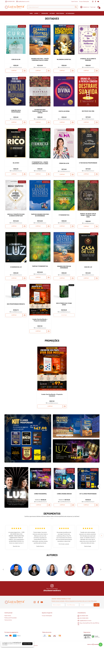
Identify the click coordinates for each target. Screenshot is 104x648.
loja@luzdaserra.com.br (23, 1)
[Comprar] (24, 71)
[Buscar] (75, 7)
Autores (52, 13)
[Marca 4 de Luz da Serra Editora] (70, 569)
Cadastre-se (86, 7)
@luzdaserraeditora (52, 590)
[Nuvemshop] (93, 644)
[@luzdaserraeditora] (52, 586)
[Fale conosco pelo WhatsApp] (100, 644)
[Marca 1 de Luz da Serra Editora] (16, 569)
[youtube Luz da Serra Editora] (98, 1)
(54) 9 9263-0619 (84, 618)
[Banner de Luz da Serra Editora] (27, 438)
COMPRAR (13, 70)
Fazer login (92, 7)
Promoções (44, 13)
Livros (36, 13)
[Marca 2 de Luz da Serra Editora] (34, 569)
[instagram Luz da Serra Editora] (92, 1)
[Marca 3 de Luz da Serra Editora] (52, 569)
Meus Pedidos (60, 13)
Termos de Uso (8, 620)
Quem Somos (74, 1)
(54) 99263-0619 (11, 1)
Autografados (70, 13)
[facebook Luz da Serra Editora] (95, 1)
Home (31, 13)
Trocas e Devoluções (84, 1)
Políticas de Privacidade (10, 617)
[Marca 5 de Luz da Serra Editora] (88, 569)
